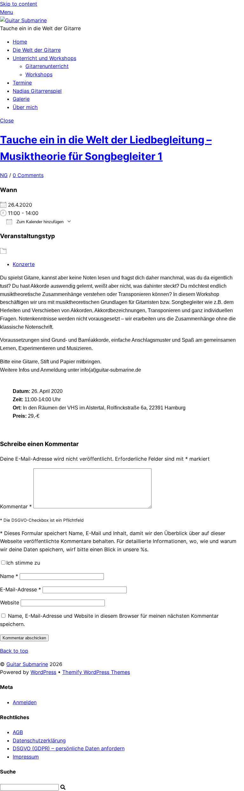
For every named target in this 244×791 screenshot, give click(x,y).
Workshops (38, 74)
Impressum (26, 756)
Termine (22, 82)
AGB (18, 732)
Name (9, 576)
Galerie (21, 99)
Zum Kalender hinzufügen (39, 221)
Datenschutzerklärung (39, 740)
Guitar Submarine (27, 664)
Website (9, 602)
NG (4, 175)
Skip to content (18, 4)
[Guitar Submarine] (23, 20)
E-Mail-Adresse (20, 589)
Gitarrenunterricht (47, 66)
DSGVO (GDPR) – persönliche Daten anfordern (69, 748)
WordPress (43, 672)
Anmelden (25, 702)
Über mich (25, 107)
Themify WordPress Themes (96, 672)
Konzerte (24, 264)
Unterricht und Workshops (44, 58)
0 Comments (28, 175)
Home (20, 41)
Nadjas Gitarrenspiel (37, 91)
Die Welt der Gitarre (37, 50)
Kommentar (16, 506)
